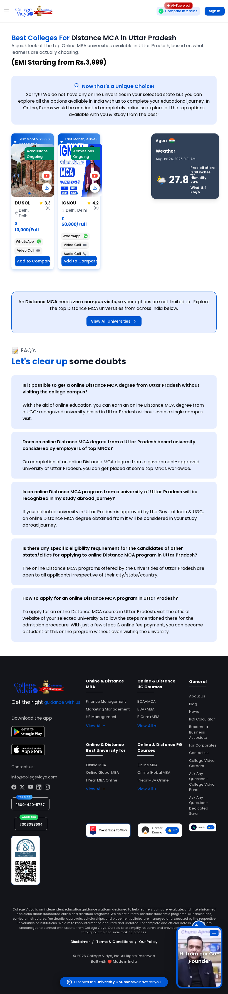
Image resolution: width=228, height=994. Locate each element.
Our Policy (148, 941)
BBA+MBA (146, 709)
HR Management (101, 716)
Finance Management (106, 701)
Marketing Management (108, 709)
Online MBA (96, 765)
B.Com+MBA (148, 716)
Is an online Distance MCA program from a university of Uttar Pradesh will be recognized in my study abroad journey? (110, 495)
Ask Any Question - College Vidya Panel (202, 782)
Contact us (199, 752)
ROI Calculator (202, 719)
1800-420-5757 (30, 804)
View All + (95, 726)
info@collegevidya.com (34, 777)
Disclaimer (80, 941)
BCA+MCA (146, 701)
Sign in (214, 11)
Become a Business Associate (198, 732)
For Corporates (203, 745)
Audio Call (72, 253)
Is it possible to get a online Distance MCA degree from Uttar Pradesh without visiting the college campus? (111, 388)
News (194, 711)
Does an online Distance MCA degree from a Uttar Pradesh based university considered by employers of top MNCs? (109, 445)
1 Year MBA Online (101, 780)
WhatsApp (25, 241)
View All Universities (110, 321)
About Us (197, 696)
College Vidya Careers (202, 763)
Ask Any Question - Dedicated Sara (198, 805)
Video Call (25, 250)
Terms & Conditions (114, 941)
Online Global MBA (102, 772)
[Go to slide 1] (29, 193)
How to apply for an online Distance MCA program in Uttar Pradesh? (100, 598)
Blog (193, 704)
